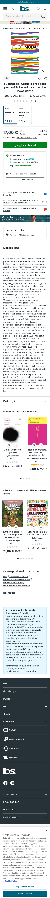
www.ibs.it (11, 638)
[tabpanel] (25, 53)
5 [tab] (29, 558)
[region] (25, 862)
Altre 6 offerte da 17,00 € (27, 137)
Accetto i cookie (25, 893)
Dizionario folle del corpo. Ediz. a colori (37, 533)
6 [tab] (31, 558)
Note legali (9, 592)
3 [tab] (26, 478)
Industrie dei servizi (12, 582)
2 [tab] (23, 478)
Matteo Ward (13, 96)
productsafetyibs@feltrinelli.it (21, 671)
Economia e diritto (18, 576)
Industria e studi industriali (16, 579)
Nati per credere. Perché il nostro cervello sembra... (37, 452)
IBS (13, 137)
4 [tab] (29, 478)
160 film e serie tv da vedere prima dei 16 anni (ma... (12, 535)
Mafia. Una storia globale (12, 451)
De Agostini (35, 96)
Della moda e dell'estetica (16, 585)
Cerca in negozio (25, 179)
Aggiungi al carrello (27, 145)
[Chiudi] (47, 830)
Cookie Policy (11, 881)
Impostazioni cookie (25, 886)
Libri (5, 576)
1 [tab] (25, 71)
